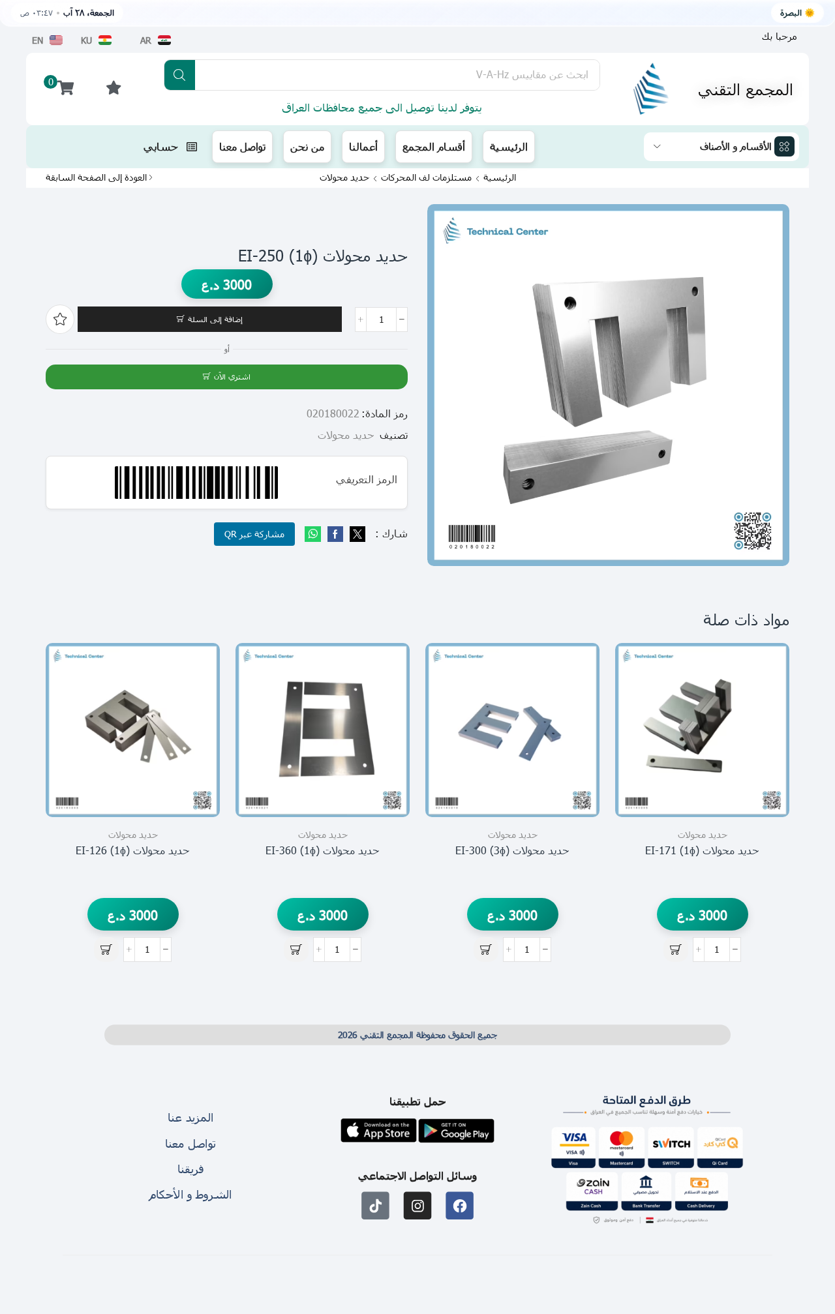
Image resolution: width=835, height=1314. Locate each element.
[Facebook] (335, 534)
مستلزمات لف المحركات (426, 177)
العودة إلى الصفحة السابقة (96, 177)
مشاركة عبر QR (254, 534)
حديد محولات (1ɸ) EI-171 (702, 850)
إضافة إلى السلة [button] (765, 758)
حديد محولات (344, 177)
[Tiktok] (375, 1205)
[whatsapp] (314, 534)
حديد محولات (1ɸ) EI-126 (133, 850)
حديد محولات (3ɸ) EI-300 (512, 850)
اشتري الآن (232, 376)
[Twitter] (355, 534)
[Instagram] (418, 1205)
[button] (779, 36)
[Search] (179, 75)
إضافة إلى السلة (215, 319)
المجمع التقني (745, 88)
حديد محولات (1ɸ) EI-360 (323, 850)
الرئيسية (499, 177)
